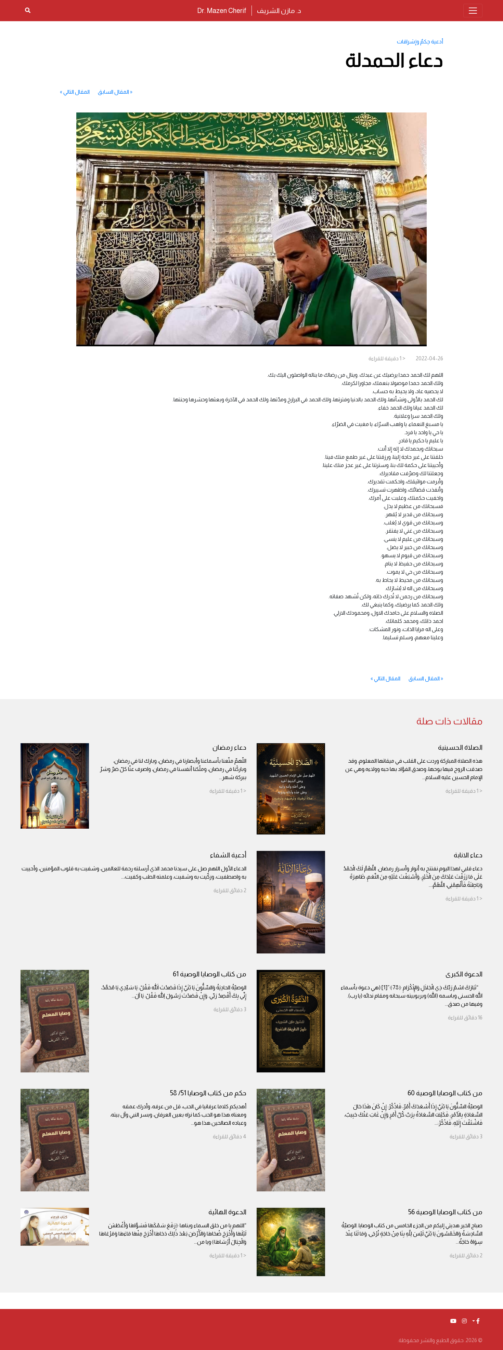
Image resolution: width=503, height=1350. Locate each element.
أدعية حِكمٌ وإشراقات (420, 41)
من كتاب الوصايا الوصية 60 (445, 1093)
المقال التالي (76, 92)
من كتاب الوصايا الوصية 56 (445, 1212)
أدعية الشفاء (228, 855)
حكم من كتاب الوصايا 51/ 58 (208, 1093)
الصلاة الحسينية (460, 747)
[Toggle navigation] (472, 10)
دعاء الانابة (468, 855)
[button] (475, 1321)
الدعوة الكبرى (464, 974)
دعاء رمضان (229, 747)
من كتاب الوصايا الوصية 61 (209, 974)
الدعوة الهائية (227, 1212)
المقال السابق (113, 92)
